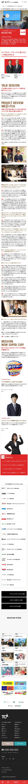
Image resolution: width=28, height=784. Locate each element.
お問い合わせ (20, 743)
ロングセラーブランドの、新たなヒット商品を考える (13, 465)
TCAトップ (4, 6)
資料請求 (8, 743)
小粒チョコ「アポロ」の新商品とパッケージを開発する (14, 472)
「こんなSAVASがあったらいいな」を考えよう (12, 468)
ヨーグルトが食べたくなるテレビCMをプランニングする (14, 461)
